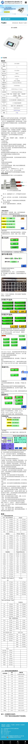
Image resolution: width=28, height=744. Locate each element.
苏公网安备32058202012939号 (14, 737)
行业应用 (22, 724)
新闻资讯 (3, 726)
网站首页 (21, 22)
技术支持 (18, 724)
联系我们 (8, 726)
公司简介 (8, 724)
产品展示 (13, 724)
